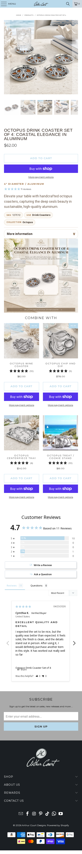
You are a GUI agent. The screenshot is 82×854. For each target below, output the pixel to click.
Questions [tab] (37, 585)
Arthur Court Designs (34, 825)
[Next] (75, 57)
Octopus (28, 222)
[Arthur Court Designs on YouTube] (61, 814)
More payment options (41, 177)
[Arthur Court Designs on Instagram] (34, 814)
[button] (38, 676)
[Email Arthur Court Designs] (21, 814)
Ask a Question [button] (43, 574)
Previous (8, 641)
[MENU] (2, 4)
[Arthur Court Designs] (41, 4)
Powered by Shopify (58, 825)
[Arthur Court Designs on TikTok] (47, 814)
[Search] (68, 4)
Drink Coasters (41, 215)
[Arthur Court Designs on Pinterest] (41, 814)
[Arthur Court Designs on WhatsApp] (54, 814)
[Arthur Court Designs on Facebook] (28, 814)
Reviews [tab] (12, 585)
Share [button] (23, 669)
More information (19, 234)
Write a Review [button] (43, 565)
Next (74, 641)
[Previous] (7, 57)
